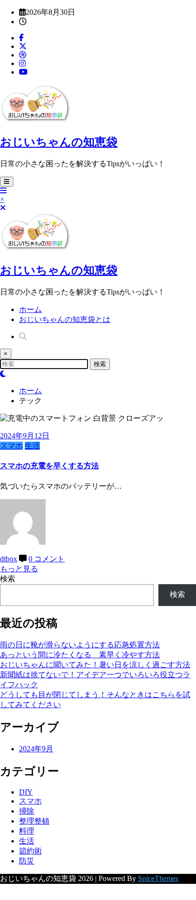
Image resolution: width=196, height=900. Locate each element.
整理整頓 (34, 821)
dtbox (8, 559)
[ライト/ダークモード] (3, 374)
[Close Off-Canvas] (3, 208)
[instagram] (22, 63)
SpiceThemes (158, 878)
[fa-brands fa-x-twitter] (23, 46)
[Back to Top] (3, 895)
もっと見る (19, 569)
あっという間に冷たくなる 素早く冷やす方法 (80, 655)
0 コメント (47, 559)
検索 (7, 579)
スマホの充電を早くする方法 (49, 466)
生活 (32, 446)
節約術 (30, 851)
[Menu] (6, 182)
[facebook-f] (21, 38)
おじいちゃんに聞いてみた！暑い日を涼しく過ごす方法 (95, 665)
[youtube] (23, 72)
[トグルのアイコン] (3, 191)
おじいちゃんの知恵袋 (59, 142)
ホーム (30, 309)
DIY (26, 792)
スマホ (11, 446)
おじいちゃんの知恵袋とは (64, 319)
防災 (26, 861)
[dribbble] (23, 55)
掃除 (26, 811)
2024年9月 (36, 749)
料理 (26, 831)
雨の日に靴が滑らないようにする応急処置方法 (80, 645)
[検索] (23, 336)
